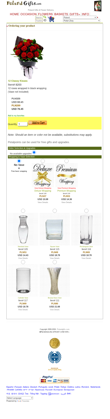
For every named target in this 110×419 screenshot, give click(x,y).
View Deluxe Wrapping (42, 188)
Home (14, 14)
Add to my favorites (16, 115)
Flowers (45, 14)
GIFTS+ (75, 14)
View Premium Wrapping (67, 188)
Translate (25, 401)
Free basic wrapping (19, 171)
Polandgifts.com (63, 329)
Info (85, 14)
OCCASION (29, 14)
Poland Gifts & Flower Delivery (37, 10)
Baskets (61, 14)
